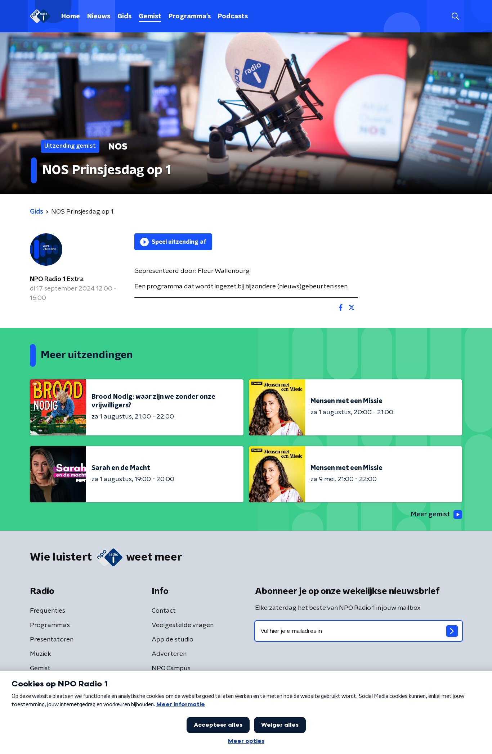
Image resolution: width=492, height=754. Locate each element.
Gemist (150, 16)
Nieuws (98, 16)
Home (70, 16)
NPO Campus (171, 668)
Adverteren (169, 654)
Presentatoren (51, 639)
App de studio (172, 639)
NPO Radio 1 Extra (57, 279)
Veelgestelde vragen (183, 625)
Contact (164, 611)
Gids (124, 16)
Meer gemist (430, 514)
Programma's (190, 16)
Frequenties (47, 611)
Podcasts (233, 16)
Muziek (40, 654)
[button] (455, 16)
